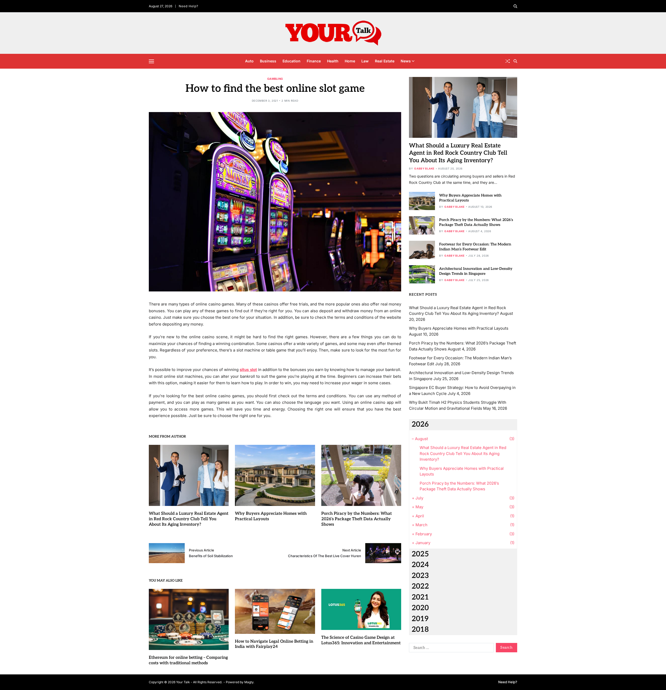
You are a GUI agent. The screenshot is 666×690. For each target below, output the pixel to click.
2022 (420, 586)
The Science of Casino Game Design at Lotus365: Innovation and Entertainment (361, 640)
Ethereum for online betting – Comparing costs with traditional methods (188, 660)
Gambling (275, 78)
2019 (420, 619)
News (406, 61)
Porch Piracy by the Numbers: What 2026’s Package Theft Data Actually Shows (356, 519)
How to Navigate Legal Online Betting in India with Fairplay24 (274, 644)
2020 (420, 608)
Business (268, 61)
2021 (420, 597)
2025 (420, 554)
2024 (420, 565)
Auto (249, 61)
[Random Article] (507, 61)
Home (350, 61)
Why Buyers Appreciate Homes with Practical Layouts (458, 328)
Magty (248, 682)
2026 (420, 424)
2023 (420, 575)
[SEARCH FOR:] (450, 648)
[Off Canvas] (151, 61)
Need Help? (188, 6)
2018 (420, 629)
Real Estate (384, 61)
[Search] (515, 6)
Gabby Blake (424, 168)
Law (365, 61)
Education (291, 61)
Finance (314, 61)
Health (332, 61)
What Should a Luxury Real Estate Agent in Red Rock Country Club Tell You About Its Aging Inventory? (188, 519)
